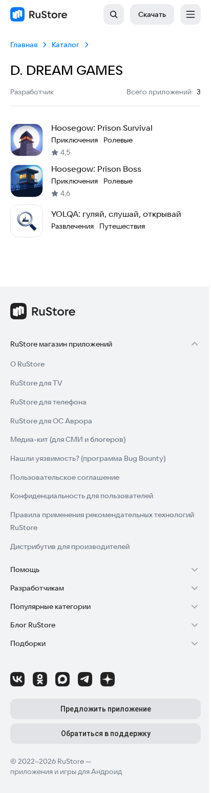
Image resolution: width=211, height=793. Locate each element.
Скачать (152, 14)
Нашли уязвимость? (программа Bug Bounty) (87, 458)
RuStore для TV (36, 383)
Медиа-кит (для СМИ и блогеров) (67, 439)
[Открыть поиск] (113, 14)
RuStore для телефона (48, 401)
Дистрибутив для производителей (70, 546)
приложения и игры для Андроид (66, 771)
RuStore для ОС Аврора (51, 420)
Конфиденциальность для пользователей (81, 495)
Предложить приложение (105, 709)
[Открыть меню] (190, 14)
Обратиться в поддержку (106, 733)
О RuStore (27, 364)
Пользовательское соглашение (64, 477)
